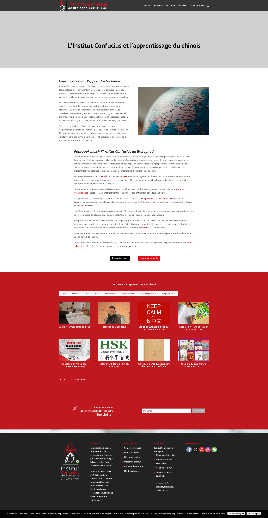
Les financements (149, 258)
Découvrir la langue (132, 462)
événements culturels (98, 498)
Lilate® (144, 227)
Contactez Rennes (132, 448)
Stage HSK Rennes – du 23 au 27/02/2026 (193, 328)
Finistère (182, 6)
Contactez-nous (197, 6)
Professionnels (128, 293)
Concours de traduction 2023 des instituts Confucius (153, 365)
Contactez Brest (131, 452)
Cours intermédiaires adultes (74, 327)
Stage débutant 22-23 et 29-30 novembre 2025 (154, 328)
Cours (87, 293)
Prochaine (80, 379)
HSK (125, 176)
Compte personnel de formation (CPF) (155, 198)
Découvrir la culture (133, 457)
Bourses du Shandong (114, 327)
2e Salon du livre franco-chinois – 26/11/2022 (194, 365)
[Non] (264, 514)
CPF (165, 227)
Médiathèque (110, 293)
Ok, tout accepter (236, 514)
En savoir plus (254, 514)
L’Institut (147, 6)
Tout (64, 293)
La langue (158, 6)
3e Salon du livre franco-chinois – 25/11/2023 (74, 365)
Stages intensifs (168, 293)
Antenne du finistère (133, 466)
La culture (170, 6)
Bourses (75, 293)
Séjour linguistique (148, 293)
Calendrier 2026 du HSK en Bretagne (114, 365)
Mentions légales (132, 471)
